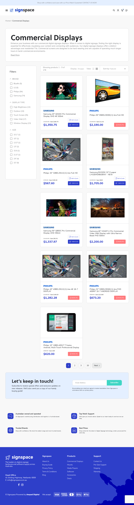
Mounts (70, 465)
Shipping (97, 468)
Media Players (72, 468)
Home (7, 21)
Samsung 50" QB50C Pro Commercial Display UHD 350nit (59, 232)
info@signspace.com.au (17, 480)
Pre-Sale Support (100, 465)
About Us (45, 461)
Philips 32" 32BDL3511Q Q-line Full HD (60, 173)
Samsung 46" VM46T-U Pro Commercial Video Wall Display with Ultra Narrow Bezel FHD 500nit (107, 233)
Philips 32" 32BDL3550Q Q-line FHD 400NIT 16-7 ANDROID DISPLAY (105, 290)
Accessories (71, 475)
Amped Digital (32, 494)
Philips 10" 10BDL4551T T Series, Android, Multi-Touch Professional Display (61, 346)
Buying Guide (47, 465)
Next (96, 365)
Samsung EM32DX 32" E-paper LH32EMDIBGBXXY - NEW (103, 173)
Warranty (97, 471)
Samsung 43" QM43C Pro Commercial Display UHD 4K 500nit (59, 115)
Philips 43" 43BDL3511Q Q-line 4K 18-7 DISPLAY (60, 290)
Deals (69, 478)
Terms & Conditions (49, 471)
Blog (44, 475)
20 (88, 365)
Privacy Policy (47, 468)
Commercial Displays (20, 21)
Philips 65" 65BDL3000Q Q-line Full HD (107, 115)
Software (70, 471)
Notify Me (121, 125)
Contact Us (98, 461)
